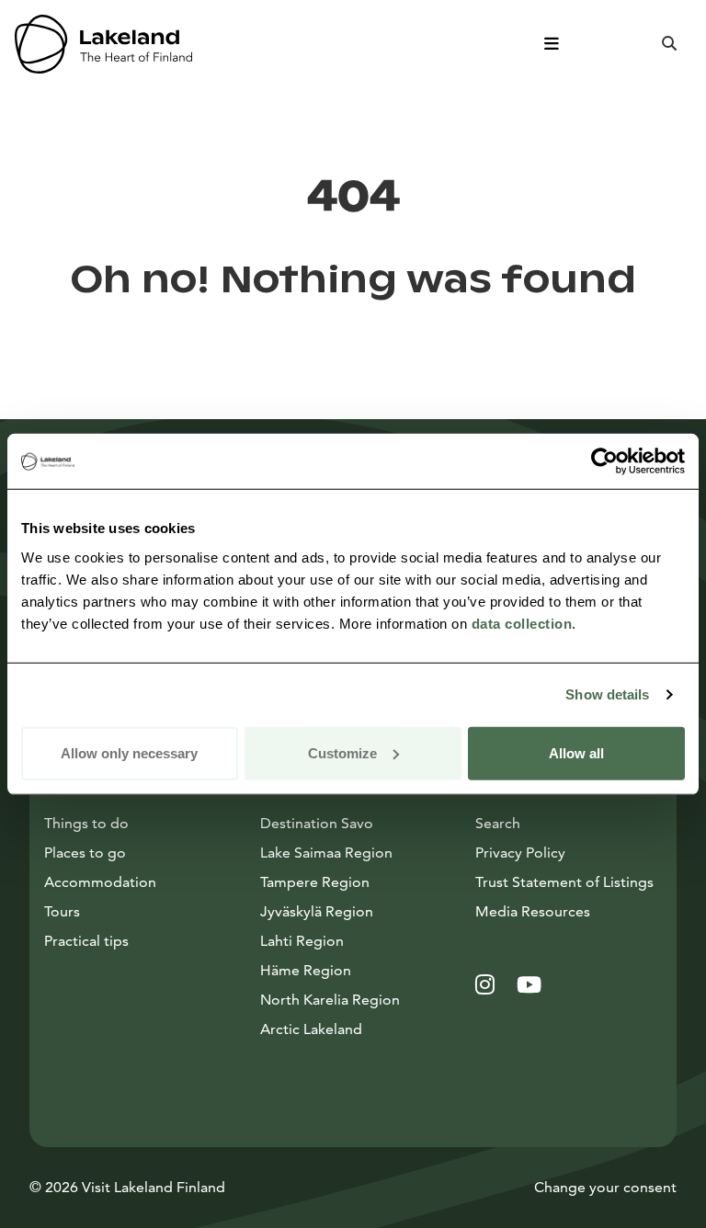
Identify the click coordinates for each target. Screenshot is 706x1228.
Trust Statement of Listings (564, 882)
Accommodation (100, 882)
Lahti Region (302, 940)
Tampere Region (315, 882)
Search (497, 823)
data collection (522, 623)
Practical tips (86, 940)
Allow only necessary (129, 752)
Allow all (576, 752)
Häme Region (305, 970)
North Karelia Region (330, 999)
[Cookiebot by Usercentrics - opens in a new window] (604, 461)
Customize (342, 752)
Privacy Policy (520, 852)
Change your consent (605, 1187)
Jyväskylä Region (316, 911)
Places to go (85, 852)
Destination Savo (316, 823)
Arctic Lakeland (311, 1029)
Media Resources (568, 911)
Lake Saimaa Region (326, 852)
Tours (62, 911)
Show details (607, 694)
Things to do (86, 823)
